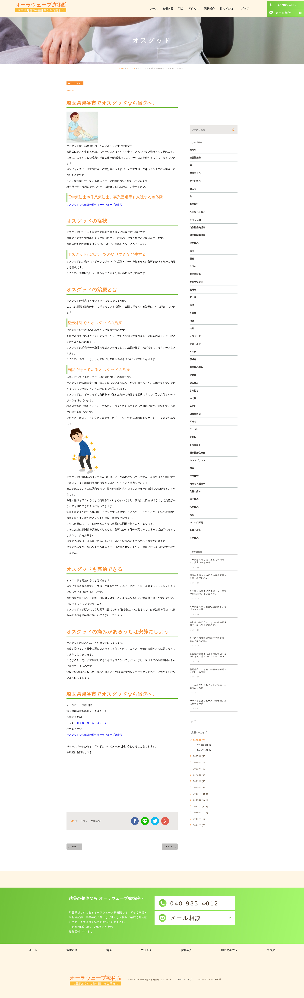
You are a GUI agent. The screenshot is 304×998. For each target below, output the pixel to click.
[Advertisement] (122, 780)
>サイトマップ (185, 980)
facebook (135, 821)
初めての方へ (228, 8)
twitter (155, 821)
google (165, 821)
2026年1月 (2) (205, 750)
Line (145, 821)
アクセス (193, 8)
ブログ (245, 8)
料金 (181, 8)
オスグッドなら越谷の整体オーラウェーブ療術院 (94, 204)
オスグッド (131, 68)
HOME (121, 68)
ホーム (154, 8)
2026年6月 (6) (205, 745)
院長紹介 (209, 8)
